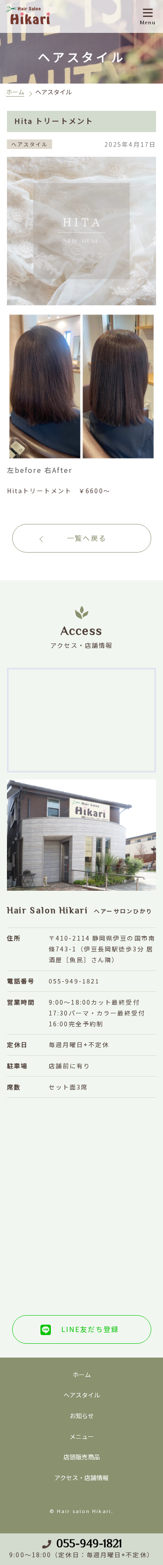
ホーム (15, 91)
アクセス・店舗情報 (81, 1477)
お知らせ (82, 1415)
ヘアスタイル (81, 1394)
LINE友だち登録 (90, 1329)
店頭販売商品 (81, 1456)
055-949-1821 (89, 1543)
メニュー (82, 1436)
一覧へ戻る (86, 538)
